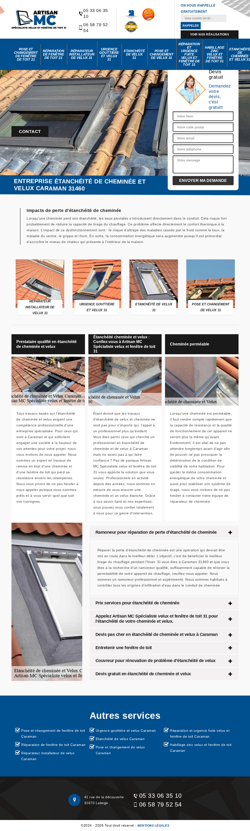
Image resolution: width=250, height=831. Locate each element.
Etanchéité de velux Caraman (120, 739)
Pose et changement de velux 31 (162, 54)
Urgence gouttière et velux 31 (109, 54)
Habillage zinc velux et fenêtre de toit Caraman (201, 748)
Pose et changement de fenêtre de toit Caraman (53, 733)
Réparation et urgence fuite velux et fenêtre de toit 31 (189, 54)
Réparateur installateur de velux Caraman (47, 756)
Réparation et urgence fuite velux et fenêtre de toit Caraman (199, 733)
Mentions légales (153, 825)
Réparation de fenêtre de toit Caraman (53, 745)
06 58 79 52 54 (95, 27)
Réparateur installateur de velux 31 (81, 54)
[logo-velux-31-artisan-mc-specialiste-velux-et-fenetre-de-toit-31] (38, 19)
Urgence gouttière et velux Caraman (126, 730)
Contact (30, 131)
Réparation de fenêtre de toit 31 (53, 54)
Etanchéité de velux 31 (134, 54)
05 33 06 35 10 (95, 13)
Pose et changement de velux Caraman (120, 750)
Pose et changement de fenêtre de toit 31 (26, 54)
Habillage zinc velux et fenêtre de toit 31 (214, 54)
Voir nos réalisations (209, 34)
